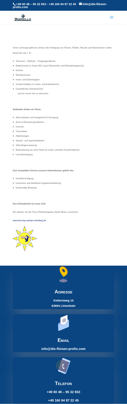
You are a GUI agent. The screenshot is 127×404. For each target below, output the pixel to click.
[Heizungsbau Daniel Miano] (25, 250)
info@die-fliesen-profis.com (63, 349)
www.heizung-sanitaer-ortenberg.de (29, 220)
